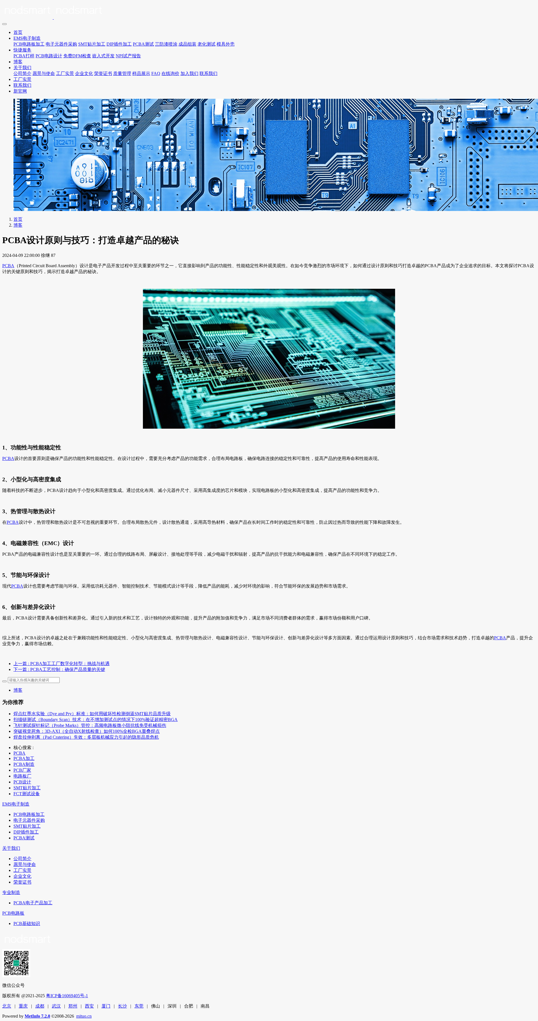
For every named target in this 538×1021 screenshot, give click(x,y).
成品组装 (187, 44)
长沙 (122, 1006)
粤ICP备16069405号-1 (67, 995)
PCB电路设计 (49, 55)
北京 (6, 1006)
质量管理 (122, 73)
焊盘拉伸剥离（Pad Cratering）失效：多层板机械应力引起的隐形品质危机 (86, 737)
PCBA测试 (143, 44)
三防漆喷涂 (166, 44)
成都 (39, 1006)
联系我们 (208, 73)
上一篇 (61, 663)
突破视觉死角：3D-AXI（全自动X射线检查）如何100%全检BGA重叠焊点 (86, 731)
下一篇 (59, 669)
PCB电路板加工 (29, 44)
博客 (17, 61)
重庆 (23, 1006)
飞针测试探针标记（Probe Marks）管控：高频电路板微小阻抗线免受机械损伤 (89, 725)
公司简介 (22, 73)
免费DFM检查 (77, 55)
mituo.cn (84, 1016)
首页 (17, 32)
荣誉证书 (103, 73)
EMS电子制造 (27, 38)
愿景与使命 (44, 73)
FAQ (155, 73)
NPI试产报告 (128, 55)
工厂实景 (65, 73)
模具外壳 (226, 44)
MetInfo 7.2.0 (37, 1016)
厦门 (105, 1006)
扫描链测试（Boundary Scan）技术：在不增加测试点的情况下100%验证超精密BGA (95, 719)
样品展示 (141, 73)
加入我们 (189, 73)
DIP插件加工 (119, 44)
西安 (89, 1006)
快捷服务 (22, 50)
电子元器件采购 (61, 44)
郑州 (72, 1006)
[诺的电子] (269, 11)
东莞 (138, 1006)
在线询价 (170, 73)
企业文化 (84, 73)
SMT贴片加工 (91, 44)
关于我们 (22, 67)
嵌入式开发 (103, 55)
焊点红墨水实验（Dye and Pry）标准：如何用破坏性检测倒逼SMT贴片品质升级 (92, 713)
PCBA (8, 265)
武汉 (56, 1006)
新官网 (20, 91)
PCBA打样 (23, 55)
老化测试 (206, 44)
